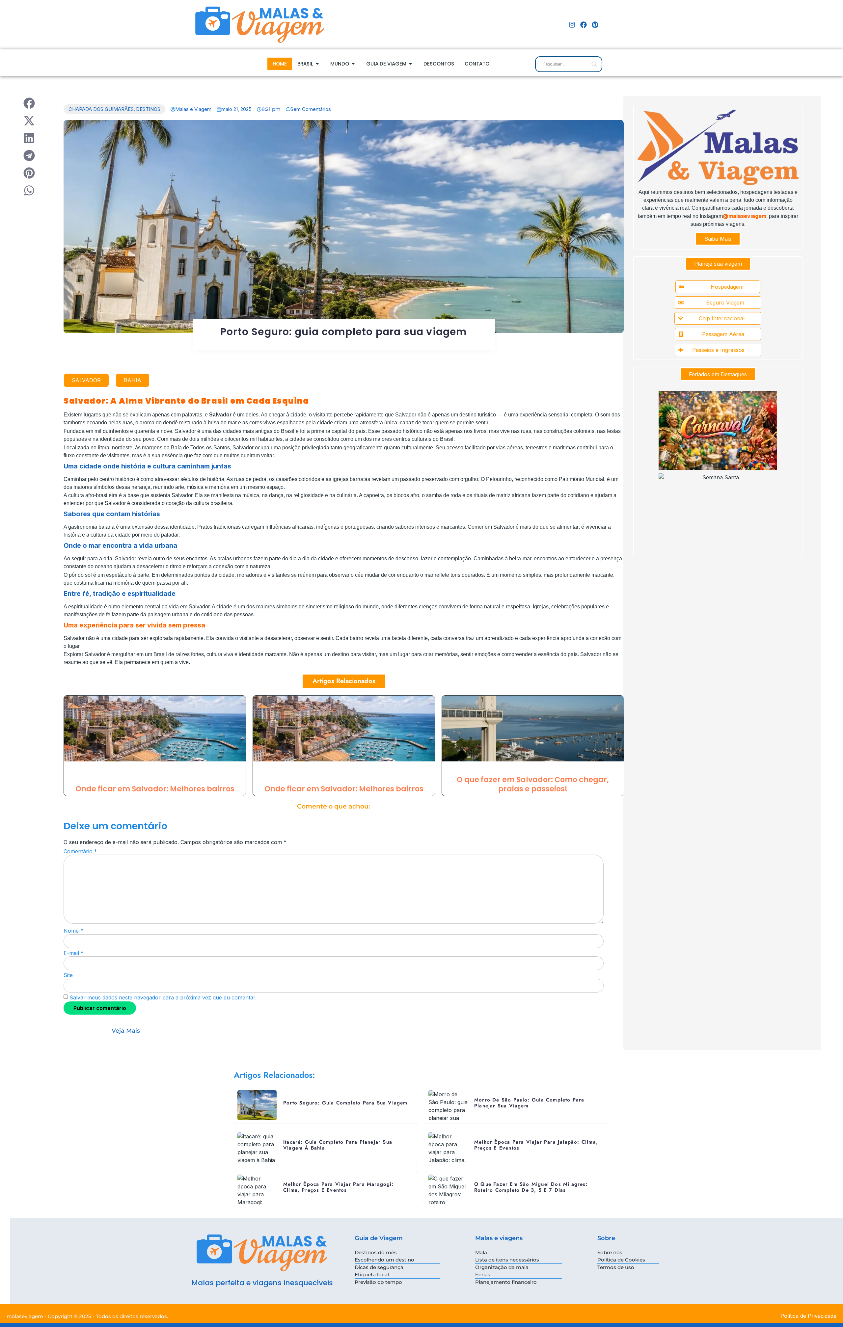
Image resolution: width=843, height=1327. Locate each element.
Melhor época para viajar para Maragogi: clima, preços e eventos (338, 1187)
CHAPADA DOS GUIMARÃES (101, 109)
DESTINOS (148, 109)
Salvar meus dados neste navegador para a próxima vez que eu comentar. (163, 997)
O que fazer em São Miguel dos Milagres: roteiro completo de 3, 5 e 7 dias (531, 1187)
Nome (73, 930)
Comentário (80, 851)
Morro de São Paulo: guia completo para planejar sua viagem (529, 1102)
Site (68, 975)
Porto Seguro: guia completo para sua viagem (343, 332)
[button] (29, 103)
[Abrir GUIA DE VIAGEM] (410, 64)
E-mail (74, 953)
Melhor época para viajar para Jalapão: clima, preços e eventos (536, 1145)
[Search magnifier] (594, 64)
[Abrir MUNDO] (353, 64)
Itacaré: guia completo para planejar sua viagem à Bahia (337, 1145)
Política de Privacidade (808, 1316)
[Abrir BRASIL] (317, 64)
